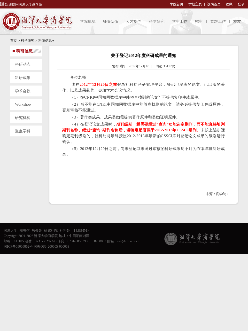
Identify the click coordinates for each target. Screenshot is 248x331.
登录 (241, 4)
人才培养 (133, 21)
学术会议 (23, 91)
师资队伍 (110, 21)
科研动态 (23, 64)
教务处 (37, 230)
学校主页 (195, 4)
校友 (237, 21)
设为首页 (214, 4)
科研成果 (23, 78)
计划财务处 (80, 230)
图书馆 (24, 230)
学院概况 (87, 21)
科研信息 (45, 40)
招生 (199, 21)
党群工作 (218, 21)
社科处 (65, 230)
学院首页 (176, 4)
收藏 (229, 4)
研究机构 (23, 118)
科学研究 (156, 21)
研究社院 (51, 230)
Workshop (23, 104)
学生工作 (179, 21)
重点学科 (23, 131)
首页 (13, 40)
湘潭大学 (10, 230)
